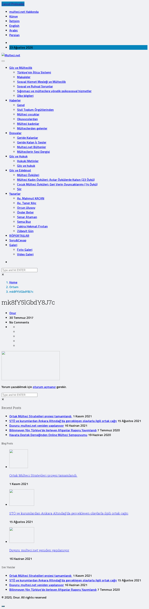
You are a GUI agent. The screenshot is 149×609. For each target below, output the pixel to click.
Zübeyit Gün (25, 231)
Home (13, 282)
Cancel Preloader (13, 4)
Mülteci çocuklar (28, 114)
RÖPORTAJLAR (19, 235)
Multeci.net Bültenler (31, 147)
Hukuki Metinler (28, 161)
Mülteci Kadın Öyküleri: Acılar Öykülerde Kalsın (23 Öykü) (55, 179)
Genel (21, 105)
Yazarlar (15, 193)
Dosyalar (15, 133)
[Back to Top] (3, 606)
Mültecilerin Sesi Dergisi (33, 151)
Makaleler (23, 77)
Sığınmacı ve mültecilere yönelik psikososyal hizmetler (54, 91)
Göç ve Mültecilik (20, 67)
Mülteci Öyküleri (28, 175)
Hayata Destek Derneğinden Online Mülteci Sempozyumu (48, 435)
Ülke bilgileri (25, 95)
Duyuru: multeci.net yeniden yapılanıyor (36, 425)
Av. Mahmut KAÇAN (30, 198)
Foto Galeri (24, 249)
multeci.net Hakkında (24, 11)
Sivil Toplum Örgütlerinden (35, 109)
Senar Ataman (27, 217)
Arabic (13, 30)
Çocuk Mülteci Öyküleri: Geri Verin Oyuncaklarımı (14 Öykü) (57, 184)
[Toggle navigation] (3, 61)
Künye (13, 16)
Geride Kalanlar (27, 137)
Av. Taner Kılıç (26, 203)
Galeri (13, 245)
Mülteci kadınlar (28, 123)
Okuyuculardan (27, 119)
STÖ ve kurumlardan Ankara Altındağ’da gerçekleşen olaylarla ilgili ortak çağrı (63, 421)
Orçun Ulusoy (26, 207)
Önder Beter (25, 212)
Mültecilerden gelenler (32, 128)
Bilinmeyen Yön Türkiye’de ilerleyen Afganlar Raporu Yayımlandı (53, 430)
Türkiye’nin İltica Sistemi (34, 72)
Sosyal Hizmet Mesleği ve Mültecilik (41, 81)
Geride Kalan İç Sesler (31, 142)
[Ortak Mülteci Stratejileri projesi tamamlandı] (18, 467)
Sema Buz (24, 221)
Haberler (15, 100)
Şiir (19, 189)
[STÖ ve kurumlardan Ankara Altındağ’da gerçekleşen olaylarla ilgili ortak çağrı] (21, 504)
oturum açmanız (44, 386)
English (14, 25)
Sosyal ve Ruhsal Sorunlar (35, 86)
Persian (14, 35)
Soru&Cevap (17, 240)
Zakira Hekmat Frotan (32, 226)
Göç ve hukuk (26, 165)
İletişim (14, 21)
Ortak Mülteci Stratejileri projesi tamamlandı (40, 416)
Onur (12, 313)
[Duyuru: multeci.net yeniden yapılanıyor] (21, 541)
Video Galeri (25, 254)
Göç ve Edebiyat (20, 170)
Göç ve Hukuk (18, 156)
